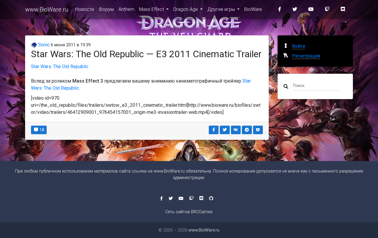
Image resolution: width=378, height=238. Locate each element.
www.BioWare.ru (46, 9)
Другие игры (221, 9)
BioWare (253, 9)
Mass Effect (152, 9)
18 (41, 129)
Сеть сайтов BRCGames (189, 211)
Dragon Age (186, 9)
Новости (84, 9)
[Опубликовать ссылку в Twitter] (225, 130)
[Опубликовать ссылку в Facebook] (214, 130)
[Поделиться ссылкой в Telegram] (247, 130)
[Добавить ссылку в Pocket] (258, 130)
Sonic (43, 44)
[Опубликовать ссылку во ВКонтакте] (236, 130)
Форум (106, 9)
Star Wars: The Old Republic (59, 66)
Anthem (126, 9)
